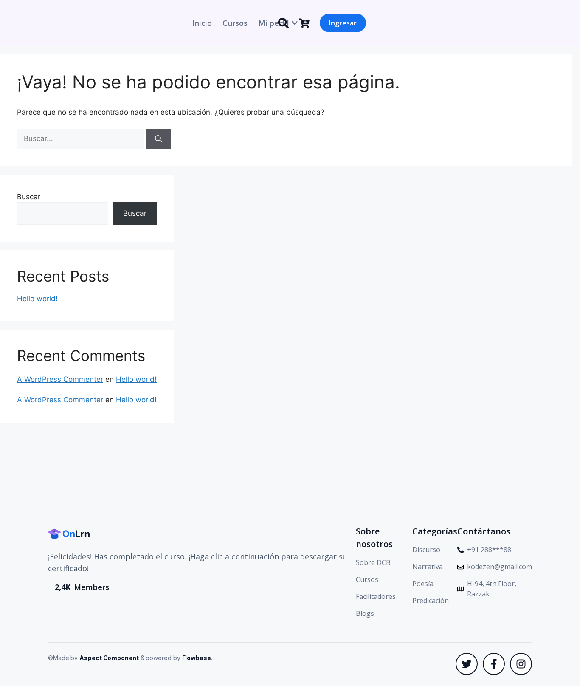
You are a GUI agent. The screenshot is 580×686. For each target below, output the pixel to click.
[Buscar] (158, 139)
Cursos (235, 23)
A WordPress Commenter (60, 379)
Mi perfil (273, 23)
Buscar (28, 196)
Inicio (202, 23)
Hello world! (37, 298)
